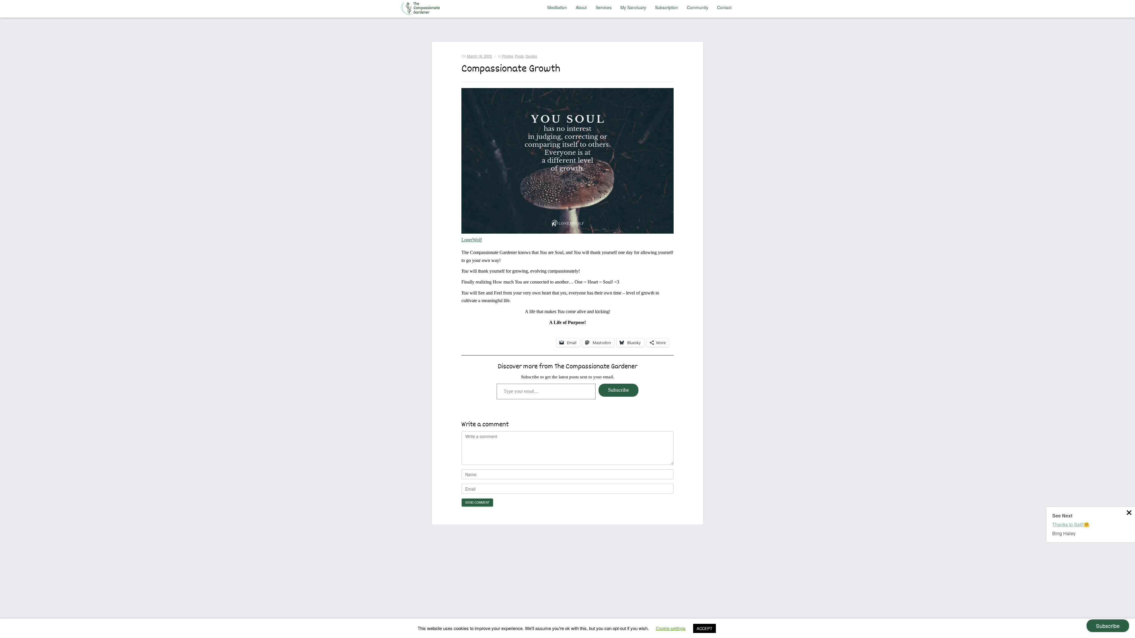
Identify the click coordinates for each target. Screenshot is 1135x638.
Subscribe (618, 390)
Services (604, 7)
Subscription (666, 7)
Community (697, 7)
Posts (519, 55)
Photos (507, 55)
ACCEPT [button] (704, 628)
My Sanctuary (633, 7)
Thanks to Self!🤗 (1070, 524)
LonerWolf (471, 239)
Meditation (557, 7)
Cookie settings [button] (671, 628)
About (581, 7)
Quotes (531, 55)
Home (421, 7)
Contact (724, 7)
